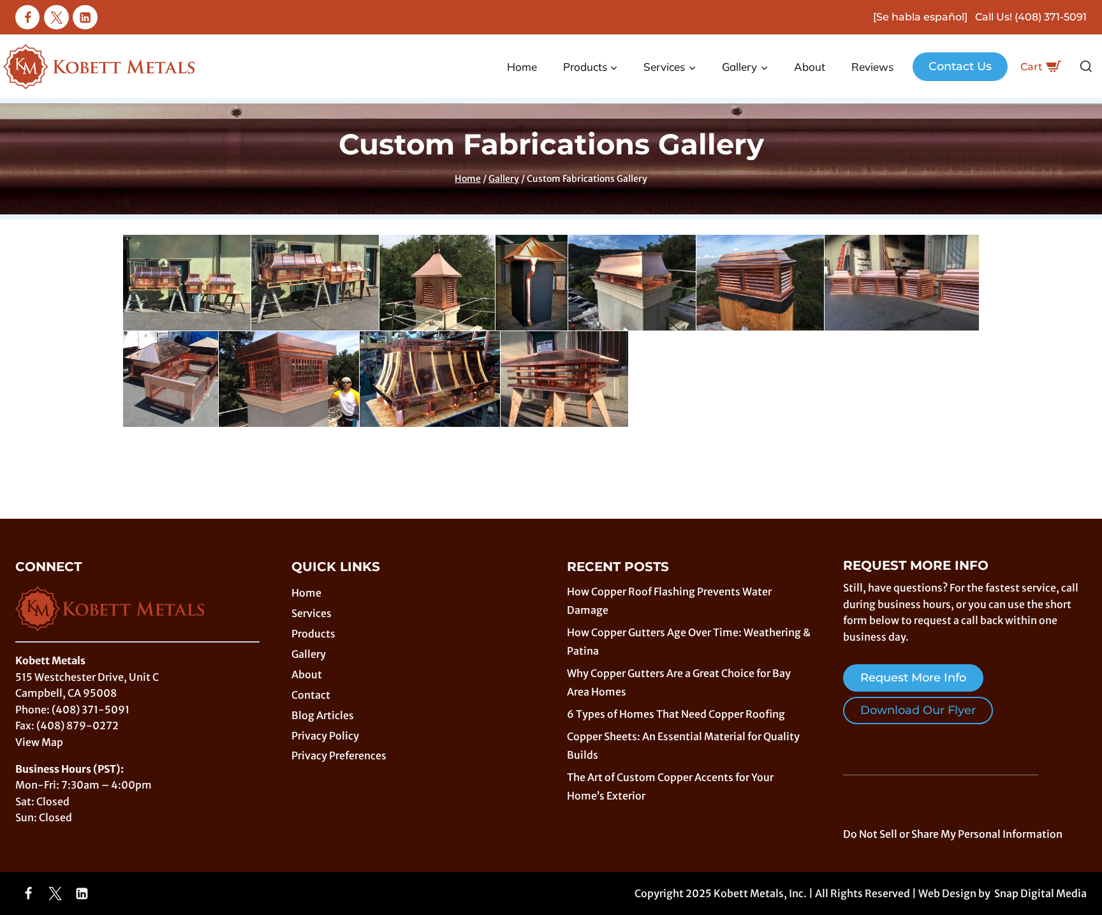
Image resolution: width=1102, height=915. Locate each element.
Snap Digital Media (1040, 893)
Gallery (308, 654)
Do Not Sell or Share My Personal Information (952, 834)
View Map (39, 742)
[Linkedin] (85, 17)
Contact (310, 694)
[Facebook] (27, 17)
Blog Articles (322, 715)
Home (522, 66)
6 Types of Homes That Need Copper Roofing (676, 714)
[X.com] (56, 17)
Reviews (872, 66)
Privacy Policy (325, 735)
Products (313, 633)
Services (311, 613)
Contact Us (960, 66)
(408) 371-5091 (1051, 17)
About (809, 66)
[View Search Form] (1086, 67)
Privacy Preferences (338, 755)
